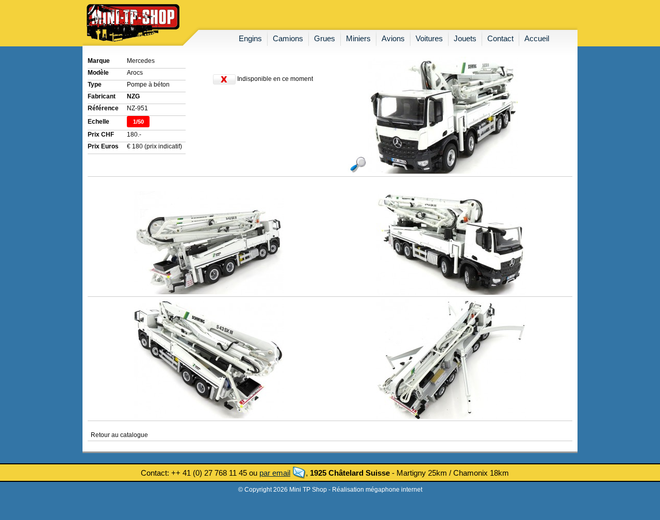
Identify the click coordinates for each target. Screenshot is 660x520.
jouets (465, 38)
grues (324, 38)
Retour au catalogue (119, 435)
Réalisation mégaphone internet (377, 489)
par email (274, 472)
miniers (358, 38)
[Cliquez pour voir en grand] (433, 171)
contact (500, 38)
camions (288, 38)
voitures (429, 38)
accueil (536, 38)
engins (250, 38)
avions (393, 38)
